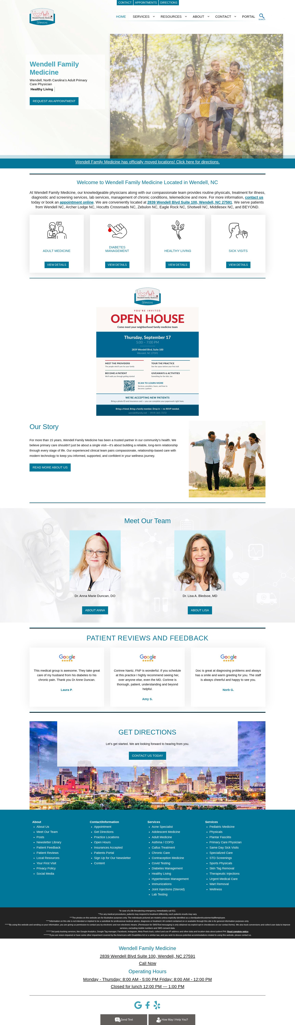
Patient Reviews (48, 853)
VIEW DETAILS (56, 264)
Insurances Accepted (108, 847)
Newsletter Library (49, 842)
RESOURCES (171, 16)
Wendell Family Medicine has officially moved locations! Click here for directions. (147, 162)
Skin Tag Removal (221, 868)
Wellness (215, 889)
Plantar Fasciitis (220, 837)
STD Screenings (220, 858)
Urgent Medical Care (223, 879)
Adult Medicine (162, 837)
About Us (43, 826)
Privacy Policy (46, 868)
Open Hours (102, 842)
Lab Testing (159, 894)
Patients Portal (104, 853)
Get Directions (104, 832)
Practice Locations (106, 837)
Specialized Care (221, 853)
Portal (248, 16)
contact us (254, 197)
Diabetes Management (167, 868)
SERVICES (141, 16)
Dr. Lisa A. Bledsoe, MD (200, 596)
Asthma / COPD (163, 842)
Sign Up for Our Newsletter (112, 858)
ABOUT (198, 16)
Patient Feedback (48, 847)
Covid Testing (161, 863)
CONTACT (223, 16)
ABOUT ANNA (95, 610)
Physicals (215, 832)
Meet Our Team (47, 832)
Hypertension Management (170, 879)
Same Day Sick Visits (224, 847)
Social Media (45, 873)
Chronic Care (161, 853)
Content (99, 863)
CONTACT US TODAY (147, 755)
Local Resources (48, 858)
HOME (121, 16)
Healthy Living (161, 873)
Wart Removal (219, 884)
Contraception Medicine (168, 858)
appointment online (77, 202)
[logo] (42, 16)
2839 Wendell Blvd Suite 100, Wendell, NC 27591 (189, 202)
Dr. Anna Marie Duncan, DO (95, 596)
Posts (40, 837)
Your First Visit (46, 863)
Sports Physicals (220, 863)
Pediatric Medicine (222, 826)
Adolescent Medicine (166, 832)
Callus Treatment (163, 847)
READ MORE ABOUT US (50, 467)
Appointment (102, 826)
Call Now (147, 963)
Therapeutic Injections (224, 873)
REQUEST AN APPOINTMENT (54, 101)
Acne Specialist (162, 826)
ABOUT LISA (200, 610)
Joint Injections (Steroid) (168, 889)
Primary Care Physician (225, 842)
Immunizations (162, 884)
